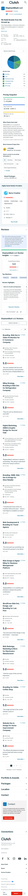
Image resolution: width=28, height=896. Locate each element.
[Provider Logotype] (3, 8)
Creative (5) (14, 277)
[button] (12, 329)
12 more (7, 170)
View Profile (14, 222)
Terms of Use (4, 887)
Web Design (7, 85)
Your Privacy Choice (5, 881)
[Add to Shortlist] (25, 893)
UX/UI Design (8, 83)
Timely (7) (6, 277)
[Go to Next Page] (20, 766)
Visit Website (5, 893)
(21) (17, 267)
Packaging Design (9, 81)
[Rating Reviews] (9, 11)
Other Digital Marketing (10, 167)
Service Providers (6, 872)
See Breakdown (13, 270)
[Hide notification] (25, 236)
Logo (6, 76)
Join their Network (18, 14)
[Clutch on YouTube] (19, 858)
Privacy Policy (4, 878)
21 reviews (15, 11)
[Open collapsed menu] (2, 2)
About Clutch (4, 864)
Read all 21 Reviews (14, 307)
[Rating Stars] (9, 197)
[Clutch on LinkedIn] (25, 858)
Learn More (7, 246)
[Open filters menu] (25, 329)
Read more (4, 31)
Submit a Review (13, 323)
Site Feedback (5, 848)
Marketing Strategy (9, 78)
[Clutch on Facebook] (2, 858)
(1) (13, 197)
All (4, 160)
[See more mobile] (21, 376)
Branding (7, 74)
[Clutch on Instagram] (13, 858)
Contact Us (4, 852)
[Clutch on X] (8, 858)
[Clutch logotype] (14, 2)
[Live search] (25, 2)
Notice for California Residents (8, 884)
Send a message (8, 818)
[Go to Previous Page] (8, 766)
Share (23, 335)
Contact (16, 893)
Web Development (9, 164)
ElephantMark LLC (14, 8)
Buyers (3, 868)
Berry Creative (14, 193)
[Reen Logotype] (6, 193)
